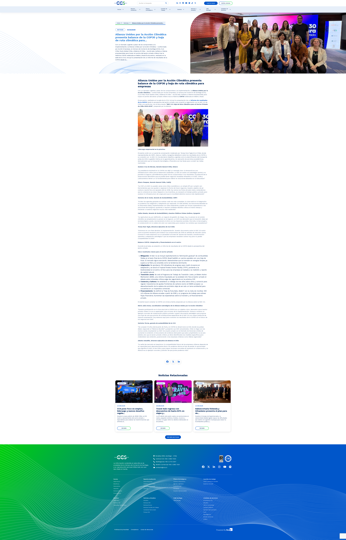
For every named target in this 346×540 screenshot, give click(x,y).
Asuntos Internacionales (180, 491)
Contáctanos (211, 3)
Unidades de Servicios (224, 9)
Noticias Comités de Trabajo (151, 507)
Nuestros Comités (208, 484)
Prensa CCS (147, 512)
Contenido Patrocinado (150, 509)
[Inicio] (131, 457)
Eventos (180, 9)
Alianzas (146, 488)
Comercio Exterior (208, 507)
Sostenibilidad (177, 486)
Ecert (204, 512)
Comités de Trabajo (164, 9)
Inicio (118, 23)
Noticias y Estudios (193, 9)
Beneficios (116, 484)
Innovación (176, 488)
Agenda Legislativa (178, 484)
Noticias (126, 23)
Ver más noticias (173, 437)
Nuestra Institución (133, 9)
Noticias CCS (147, 502)
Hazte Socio (117, 481)
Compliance (134, 529)
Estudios (146, 500)
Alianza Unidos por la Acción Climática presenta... (148, 23)
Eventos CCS (117, 502)
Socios (119, 9)
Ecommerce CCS (207, 500)
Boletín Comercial (208, 516)
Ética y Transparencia (149, 486)
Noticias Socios (118, 491)
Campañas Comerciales (120, 505)
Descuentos (117, 486)
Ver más (123, 428)
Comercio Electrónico (179, 481)
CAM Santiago (208, 9)
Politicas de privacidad (121, 529)
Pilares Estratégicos (149, 9)
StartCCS (116, 488)
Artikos (205, 519)
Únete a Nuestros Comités (210, 481)
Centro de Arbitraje (208, 505)
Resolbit (205, 502)
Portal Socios (225, 3)
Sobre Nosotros (148, 481)
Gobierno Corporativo (149, 484)
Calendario (116, 500)
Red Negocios (207, 514)
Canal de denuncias (147, 529)
